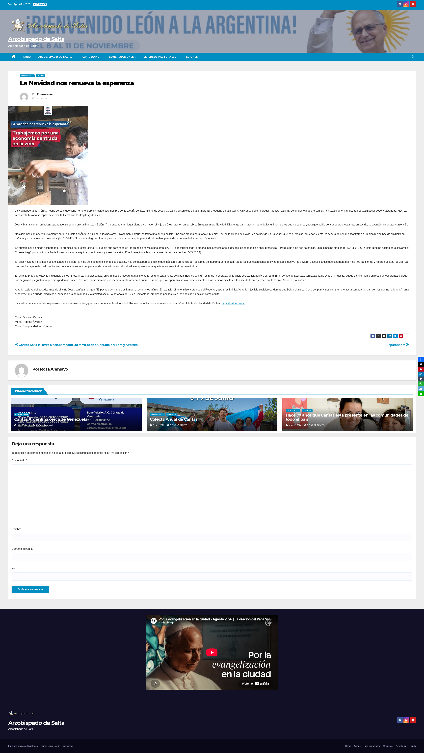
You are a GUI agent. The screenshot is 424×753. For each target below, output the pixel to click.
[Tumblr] (421, 379)
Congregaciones (122, 56)
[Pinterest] (421, 369)
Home (348, 746)
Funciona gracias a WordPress (23, 746)
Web (14, 568)
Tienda (412, 746)
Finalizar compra (372, 746)
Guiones (192, 56)
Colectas (171, 415)
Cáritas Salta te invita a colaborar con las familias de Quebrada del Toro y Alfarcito (78, 345)
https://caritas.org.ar (233, 303)
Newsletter (401, 746)
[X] (421, 364)
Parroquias (90, 56)
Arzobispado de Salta (36, 39)
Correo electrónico (22, 548)
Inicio (27, 56)
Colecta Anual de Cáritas (173, 419)
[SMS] (421, 393)
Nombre (16, 529)
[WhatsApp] (421, 383)
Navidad (40, 76)
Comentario (19, 460)
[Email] (421, 388)
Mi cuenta (388, 746)
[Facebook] (421, 359)
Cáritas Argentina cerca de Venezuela (50, 419)
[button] (413, 56)
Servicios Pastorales (160, 56)
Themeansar (67, 746)
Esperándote (396, 345)
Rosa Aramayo (45, 94)
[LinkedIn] (421, 374)
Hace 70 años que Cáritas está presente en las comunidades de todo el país (347, 417)
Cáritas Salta (27, 76)
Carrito (357, 746)
